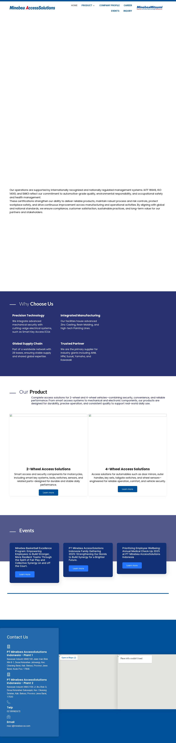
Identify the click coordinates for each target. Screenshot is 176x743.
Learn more (48, 492)
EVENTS (115, 11)
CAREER (128, 5)
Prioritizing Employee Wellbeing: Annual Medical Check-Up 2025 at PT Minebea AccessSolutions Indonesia (141, 552)
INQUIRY (127, 11)
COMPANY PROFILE (109, 5)
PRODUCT (87, 5)
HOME (74, 5)
